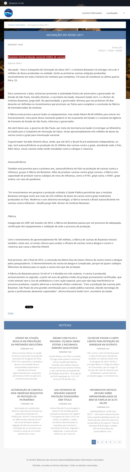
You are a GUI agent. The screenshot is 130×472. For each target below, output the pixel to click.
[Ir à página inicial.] (8, 14)
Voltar (11, 313)
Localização (112, 13)
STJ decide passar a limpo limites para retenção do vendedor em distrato (103, 341)
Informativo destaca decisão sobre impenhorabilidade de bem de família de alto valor (103, 396)
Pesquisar (5, 3)
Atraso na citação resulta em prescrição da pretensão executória (27, 341)
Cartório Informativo (92, 13)
